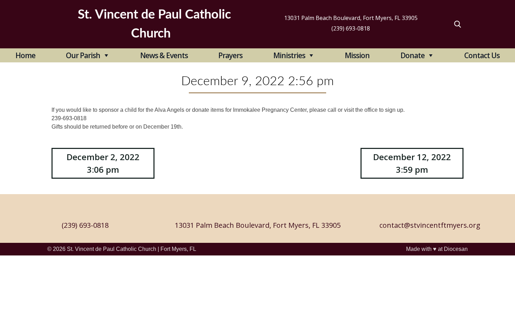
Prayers (230, 55)
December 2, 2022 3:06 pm (103, 163)
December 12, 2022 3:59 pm (412, 163)
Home (25, 55)
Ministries (289, 55)
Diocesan (456, 249)
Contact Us (482, 55)
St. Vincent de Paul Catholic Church (111, 249)
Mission (357, 55)
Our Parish (83, 55)
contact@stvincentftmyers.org (429, 225)
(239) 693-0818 (350, 28)
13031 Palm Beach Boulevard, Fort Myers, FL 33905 (351, 18)
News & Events (164, 55)
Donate (412, 55)
